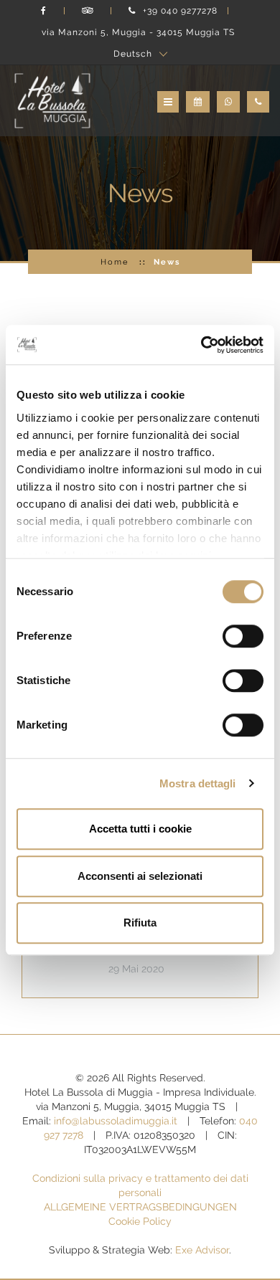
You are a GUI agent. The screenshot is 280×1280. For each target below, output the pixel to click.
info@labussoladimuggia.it (115, 1121)
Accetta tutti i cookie (140, 828)
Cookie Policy (140, 1221)
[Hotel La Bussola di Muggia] (52, 99)
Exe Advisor (202, 1250)
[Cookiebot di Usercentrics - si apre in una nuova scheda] (201, 345)
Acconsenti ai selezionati (140, 876)
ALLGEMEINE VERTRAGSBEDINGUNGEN (140, 1207)
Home (115, 262)
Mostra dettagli (197, 783)
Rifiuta (140, 922)
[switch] (243, 636)
